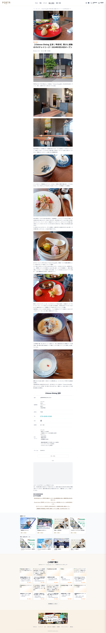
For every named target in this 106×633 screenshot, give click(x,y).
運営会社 (71, 626)
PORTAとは (35, 626)
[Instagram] (86, 3)
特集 (40, 3)
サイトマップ (40, 626)
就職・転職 (58, 3)
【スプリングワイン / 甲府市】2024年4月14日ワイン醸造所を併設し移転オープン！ (53, 506)
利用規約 (58, 626)
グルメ (36, 3)
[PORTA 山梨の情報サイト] (6, 3)
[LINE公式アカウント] (88, 3)
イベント (45, 3)
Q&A (45, 626)
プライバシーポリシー (65, 626)
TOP (34, 8)
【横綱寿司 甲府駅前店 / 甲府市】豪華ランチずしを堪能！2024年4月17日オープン (53, 508)
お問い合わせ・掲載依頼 (51, 626)
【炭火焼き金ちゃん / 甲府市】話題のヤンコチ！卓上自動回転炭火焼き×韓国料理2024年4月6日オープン (53, 499)
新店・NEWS (51, 3)
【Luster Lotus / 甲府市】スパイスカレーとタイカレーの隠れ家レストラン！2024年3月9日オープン (53, 503)
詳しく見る (53, 456)
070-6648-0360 (46, 416)
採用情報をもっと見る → (53, 603)
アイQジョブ (48, 564)
